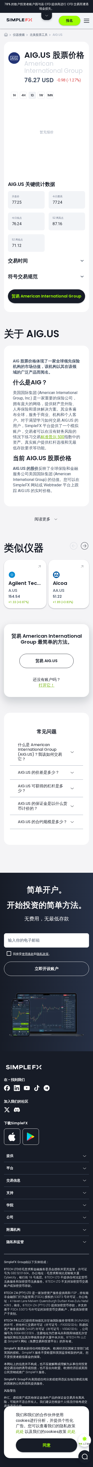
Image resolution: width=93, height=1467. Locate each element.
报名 (69, 20)
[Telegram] (47, 1088)
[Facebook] (7, 1088)
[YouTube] (27, 1088)
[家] (6, 35)
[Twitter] (7, 1110)
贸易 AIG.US (46, 661)
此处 (20, 1431)
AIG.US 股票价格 (54, 54)
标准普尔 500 (52, 437)
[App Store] (12, 1144)
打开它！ (47, 685)
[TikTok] (37, 1088)
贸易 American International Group (46, 296)
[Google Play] (31, 1144)
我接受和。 (32, 954)
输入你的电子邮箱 (24, 940)
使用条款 (28, 954)
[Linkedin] (17, 1088)
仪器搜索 (19, 35)
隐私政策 (43, 954)
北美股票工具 (39, 35)
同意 (47, 1445)
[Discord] (17, 1110)
